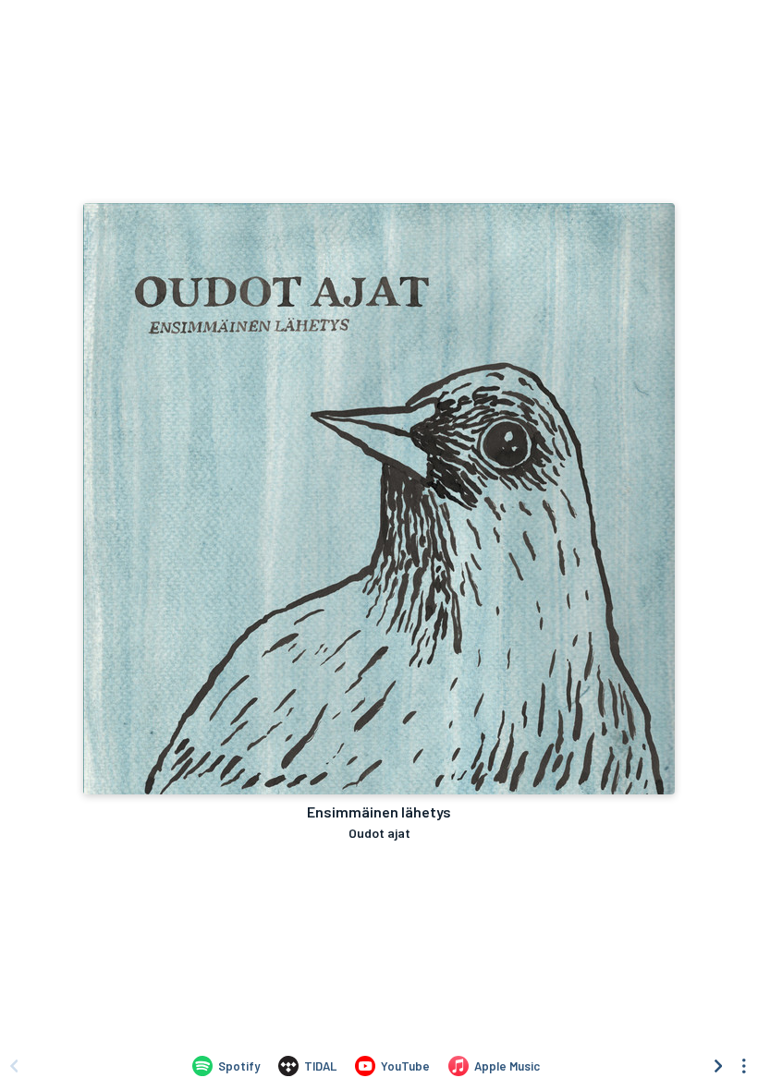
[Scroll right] (718, 1066)
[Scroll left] (14, 1066)
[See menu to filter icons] (744, 1066)
